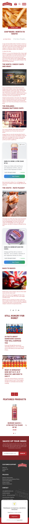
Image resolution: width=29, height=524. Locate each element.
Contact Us (5, 469)
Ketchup (21, 182)
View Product (14, 176)
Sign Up (22, 453)
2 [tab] (15, 433)
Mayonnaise (9, 221)
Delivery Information (7, 478)
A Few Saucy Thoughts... (19, 39)
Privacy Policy (6, 482)
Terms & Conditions (7, 481)
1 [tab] (13, 433)
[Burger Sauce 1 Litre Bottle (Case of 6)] (14, 412)
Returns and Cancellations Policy (10, 479)
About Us (4, 467)
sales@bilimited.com (7, 491)
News (3, 471)
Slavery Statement (7, 484)
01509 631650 (6, 493)
